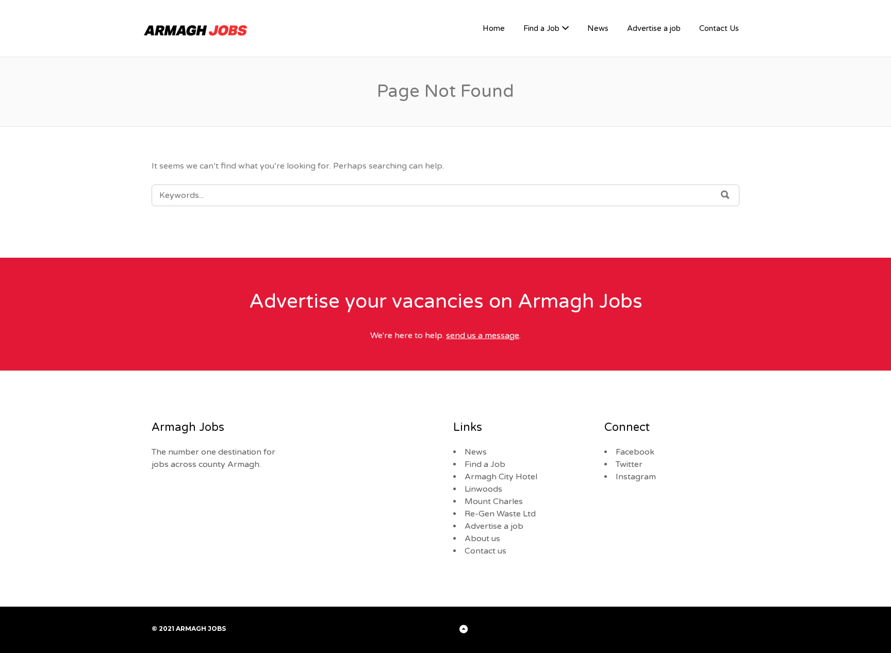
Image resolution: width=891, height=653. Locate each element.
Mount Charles (494, 501)
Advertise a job (654, 28)
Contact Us (719, 28)
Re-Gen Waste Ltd (500, 514)
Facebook (635, 452)
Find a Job (541, 28)
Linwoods (483, 489)
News (597, 28)
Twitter (629, 464)
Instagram (636, 477)
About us (482, 538)
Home (494, 28)
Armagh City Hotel (501, 477)
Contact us (485, 551)
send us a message (482, 335)
